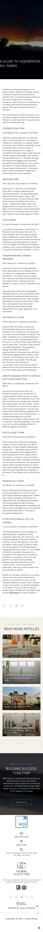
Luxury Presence (27, 908)
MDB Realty (14, 593)
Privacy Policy (31, 918)
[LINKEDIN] (16, 897)
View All (21, 743)
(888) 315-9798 (21, 845)
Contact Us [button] (21, 802)
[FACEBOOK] (11, 897)
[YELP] (32, 897)
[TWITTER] (27, 897)
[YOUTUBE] (22, 897)
